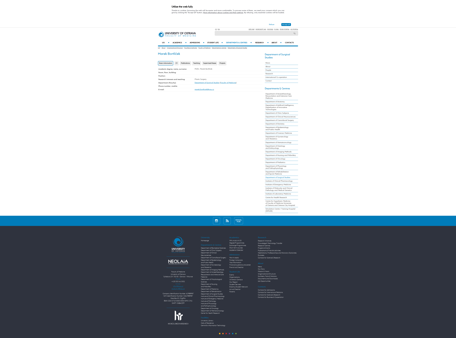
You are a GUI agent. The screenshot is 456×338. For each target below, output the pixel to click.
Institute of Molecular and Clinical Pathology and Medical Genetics (279, 189)
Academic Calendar (236, 250)
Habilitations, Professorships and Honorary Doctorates (277, 253)
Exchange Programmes (237, 245)
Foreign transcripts (236, 260)
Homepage (205, 240)
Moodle (270, 29)
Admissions (197, 43)
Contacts (289, 43)
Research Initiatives (264, 241)
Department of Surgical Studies (237, 48)
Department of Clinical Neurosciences (281, 117)
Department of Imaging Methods (279, 152)
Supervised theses (209, 63)
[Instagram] (216, 221)
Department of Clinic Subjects (277, 113)
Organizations (234, 277)
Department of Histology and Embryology (275, 147)
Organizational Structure (175, 48)
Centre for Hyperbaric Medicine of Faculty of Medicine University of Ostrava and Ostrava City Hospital (280, 203)
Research (261, 43)
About (276, 43)
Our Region (233, 282)
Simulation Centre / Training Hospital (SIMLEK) (280, 210)
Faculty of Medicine (204, 48)
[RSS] (227, 221)
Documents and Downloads (268, 279)
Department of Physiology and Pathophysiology (276, 167)
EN (219, 29)
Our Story (261, 269)
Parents (232, 292)
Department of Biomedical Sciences (213, 248)
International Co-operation (276, 77)
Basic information (165, 63)
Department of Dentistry (275, 124)
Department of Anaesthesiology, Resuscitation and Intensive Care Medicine (279, 96)
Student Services (235, 284)
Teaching (196, 63)
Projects (222, 63)
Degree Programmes (236, 243)
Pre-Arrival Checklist (236, 267)
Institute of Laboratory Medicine (278, 194)
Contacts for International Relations (270, 292)
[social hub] (238, 221)
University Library (207, 321)
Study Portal (284, 29)
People (268, 70)
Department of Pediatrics (275, 162)
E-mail (276, 29)
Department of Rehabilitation (211, 291)
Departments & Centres (239, 43)
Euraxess (261, 255)
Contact (269, 81)
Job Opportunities (264, 281)
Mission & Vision (263, 271)
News (268, 63)
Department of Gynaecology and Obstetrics (277, 138)
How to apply (234, 258)
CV (177, 63)
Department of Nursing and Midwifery (281, 155)
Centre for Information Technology (213, 325)
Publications (185, 63)
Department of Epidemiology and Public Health (277, 128)
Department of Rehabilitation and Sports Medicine (277, 173)
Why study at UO (235, 240)
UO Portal (294, 29)
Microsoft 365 (261, 29)
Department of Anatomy (275, 102)
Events (231, 275)
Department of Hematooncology (278, 142)
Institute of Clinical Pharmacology (279, 181)
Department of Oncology (275, 159)
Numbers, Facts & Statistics (267, 276)
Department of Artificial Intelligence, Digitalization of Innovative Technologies (280, 107)
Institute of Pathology (208, 301)
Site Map (251, 29)
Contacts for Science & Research (269, 258)
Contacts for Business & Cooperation (271, 297)
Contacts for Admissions (266, 290)
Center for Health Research (210, 313)
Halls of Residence (207, 323)
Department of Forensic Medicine (279, 133)
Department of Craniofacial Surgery (280, 120)
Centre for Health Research (276, 197)
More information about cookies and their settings (223, 13)
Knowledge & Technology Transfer (270, 243)
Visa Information (235, 262)
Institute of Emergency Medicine (278, 184)
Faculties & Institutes (190, 48)
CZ (216, 29)
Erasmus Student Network (238, 287)
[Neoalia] (178, 262)
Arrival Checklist (234, 289)
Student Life (215, 43)
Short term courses (236, 248)
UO (165, 43)
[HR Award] (178, 317)
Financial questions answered (240, 265)
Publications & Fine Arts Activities (269, 250)
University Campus (236, 279)
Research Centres (264, 246)
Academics (179, 43)
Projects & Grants (264, 248)
